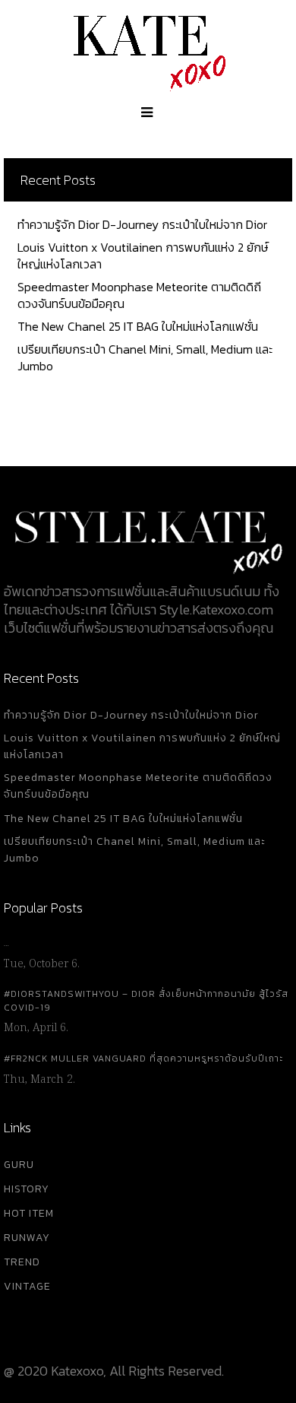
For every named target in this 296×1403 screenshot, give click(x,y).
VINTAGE (27, 1286)
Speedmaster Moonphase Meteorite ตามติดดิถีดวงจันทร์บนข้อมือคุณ (139, 295)
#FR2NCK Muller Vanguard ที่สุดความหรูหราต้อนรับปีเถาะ (143, 1058)
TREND (22, 1262)
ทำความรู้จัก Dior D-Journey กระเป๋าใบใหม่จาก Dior (142, 224)
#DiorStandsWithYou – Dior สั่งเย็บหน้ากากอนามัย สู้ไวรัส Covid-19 (146, 1000)
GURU (19, 1165)
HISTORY (26, 1189)
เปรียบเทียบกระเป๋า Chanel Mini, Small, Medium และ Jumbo (144, 357)
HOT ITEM (29, 1213)
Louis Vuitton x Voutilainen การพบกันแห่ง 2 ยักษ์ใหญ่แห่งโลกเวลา (142, 255)
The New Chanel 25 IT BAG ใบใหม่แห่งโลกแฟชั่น (137, 326)
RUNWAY (27, 1238)
